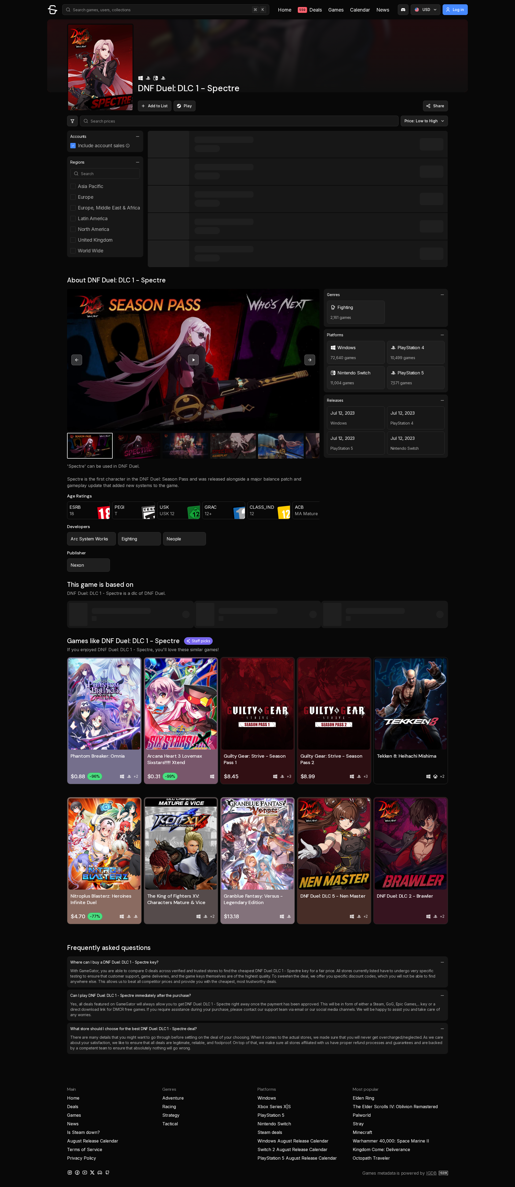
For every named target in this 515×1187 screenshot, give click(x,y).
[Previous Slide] (76, 360)
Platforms (335, 335)
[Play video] (193, 360)
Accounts (78, 136)
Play (188, 106)
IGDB (431, 1173)
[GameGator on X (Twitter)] (92, 1172)
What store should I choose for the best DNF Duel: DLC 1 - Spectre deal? (133, 1028)
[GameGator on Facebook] (77, 1172)
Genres (333, 294)
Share (438, 106)
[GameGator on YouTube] (84, 1172)
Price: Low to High (421, 121)
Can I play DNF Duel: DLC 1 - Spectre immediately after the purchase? (130, 995)
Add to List (158, 106)
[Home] (52, 9)
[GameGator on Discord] (403, 9)
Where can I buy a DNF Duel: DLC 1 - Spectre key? (114, 962)
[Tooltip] (127, 145)
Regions (77, 162)
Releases (335, 400)
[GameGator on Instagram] (69, 1172)
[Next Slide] (309, 360)
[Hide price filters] (72, 121)
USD (426, 9)
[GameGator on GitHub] (107, 1172)
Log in (458, 9)
